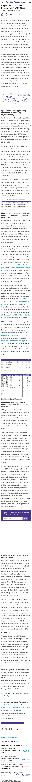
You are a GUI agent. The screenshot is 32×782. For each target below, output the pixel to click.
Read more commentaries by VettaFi (12, 723)
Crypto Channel (12, 696)
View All (17, 741)
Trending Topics (8, 741)
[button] (2, 14)
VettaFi (14, 10)
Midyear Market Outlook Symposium (13, 707)
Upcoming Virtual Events (11, 745)
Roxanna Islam (7, 10)
